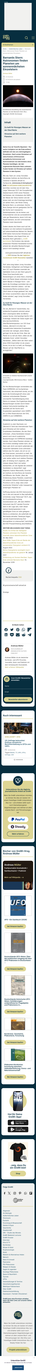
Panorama (6, 1262)
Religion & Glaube (9, 1267)
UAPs (19, 752)
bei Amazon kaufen (15, 926)
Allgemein (6, 1211)
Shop (18, 1174)
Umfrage (7, 755)
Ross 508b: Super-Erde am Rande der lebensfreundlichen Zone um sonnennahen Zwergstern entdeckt (16, 542)
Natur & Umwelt (8, 1260)
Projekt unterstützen (18, 1350)
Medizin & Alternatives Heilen (13, 1255)
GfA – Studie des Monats (12, 1233)
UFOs (18, 737)
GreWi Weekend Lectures (12, 1235)
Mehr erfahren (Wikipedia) (14, 667)
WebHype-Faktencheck (11, 1286)
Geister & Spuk (8, 1225)
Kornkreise (6, 1245)
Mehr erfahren (18, 834)
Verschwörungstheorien (11, 1284)
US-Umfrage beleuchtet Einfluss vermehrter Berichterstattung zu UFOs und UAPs (18, 743)
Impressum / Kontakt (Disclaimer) (15, 1294)
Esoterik (6, 1220)
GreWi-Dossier (8, 1238)
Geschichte (7, 1228)
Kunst (5, 1252)
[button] (6, 630)
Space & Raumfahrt (10, 1274)
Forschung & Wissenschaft (12, 1223)
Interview (6, 1240)
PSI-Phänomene (8, 1264)
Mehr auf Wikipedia (12, 877)
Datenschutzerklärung (11, 1291)
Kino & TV (6, 1242)
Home (5, 49)
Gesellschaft (10, 737)
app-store (18, 1122)
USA (12, 755)
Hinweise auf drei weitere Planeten (15, 135)
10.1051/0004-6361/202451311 (19, 185)
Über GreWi (7, 1289)
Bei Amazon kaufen (15, 1077)
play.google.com (18, 1129)
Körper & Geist (8, 1247)
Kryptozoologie (8, 1250)
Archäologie (7, 1213)
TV (16, 752)
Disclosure (6, 1218)
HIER (9, 255)
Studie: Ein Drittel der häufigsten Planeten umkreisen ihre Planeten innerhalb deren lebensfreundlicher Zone (17, 533)
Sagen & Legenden (9, 1269)
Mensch (5, 1257)
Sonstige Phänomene (10, 1272)
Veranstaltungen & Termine (12, 1282)
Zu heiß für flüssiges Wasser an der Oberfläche (17, 128)
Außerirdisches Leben (16, 49)
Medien (12, 752)
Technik (5, 1277)
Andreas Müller (7, 73)
